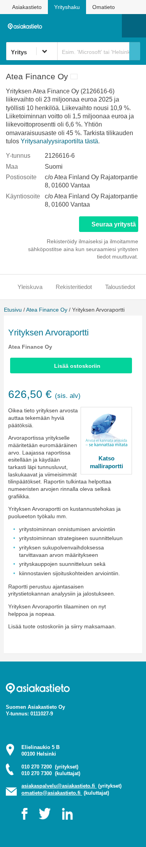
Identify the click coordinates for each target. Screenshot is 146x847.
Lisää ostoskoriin (77, 366)
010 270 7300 (50, 773)
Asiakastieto (27, 7)
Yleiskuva (30, 287)
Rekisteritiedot (74, 287)
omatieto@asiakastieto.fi (51, 793)
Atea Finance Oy (46, 310)
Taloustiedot (120, 287)
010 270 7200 (49, 767)
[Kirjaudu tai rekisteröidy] (112, 26)
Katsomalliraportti (106, 462)
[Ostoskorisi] (76, 26)
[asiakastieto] (27, 25)
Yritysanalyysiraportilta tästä (59, 141)
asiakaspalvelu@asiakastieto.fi (59, 786)
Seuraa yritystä (113, 224)
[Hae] (134, 51)
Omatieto (103, 7)
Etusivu (13, 310)
